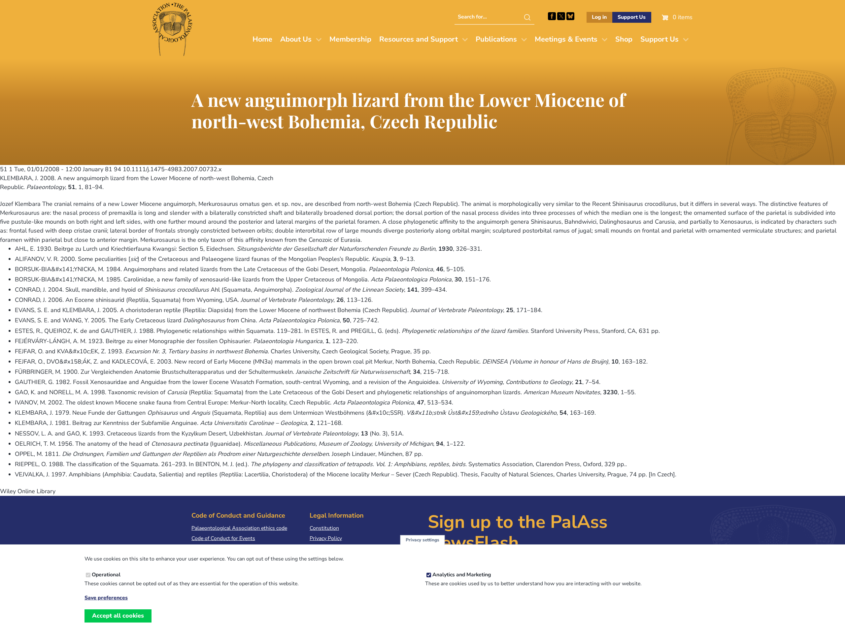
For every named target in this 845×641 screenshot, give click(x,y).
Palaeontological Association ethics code (239, 528)
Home (262, 39)
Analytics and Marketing (461, 574)
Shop (623, 39)
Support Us (632, 17)
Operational (106, 574)
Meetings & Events (566, 39)
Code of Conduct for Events (223, 538)
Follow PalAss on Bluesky (570, 16)
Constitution (324, 528)
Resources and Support (418, 39)
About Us (296, 39)
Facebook (552, 16)
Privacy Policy (326, 538)
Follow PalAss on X (561, 16)
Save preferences (106, 597)
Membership (350, 39)
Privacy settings (422, 540)
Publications (496, 39)
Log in (599, 17)
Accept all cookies (118, 616)
